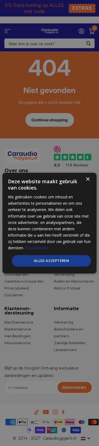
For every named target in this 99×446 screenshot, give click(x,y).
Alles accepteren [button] (51, 260)
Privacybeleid (36, 247)
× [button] (88, 179)
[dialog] (49, 223)
